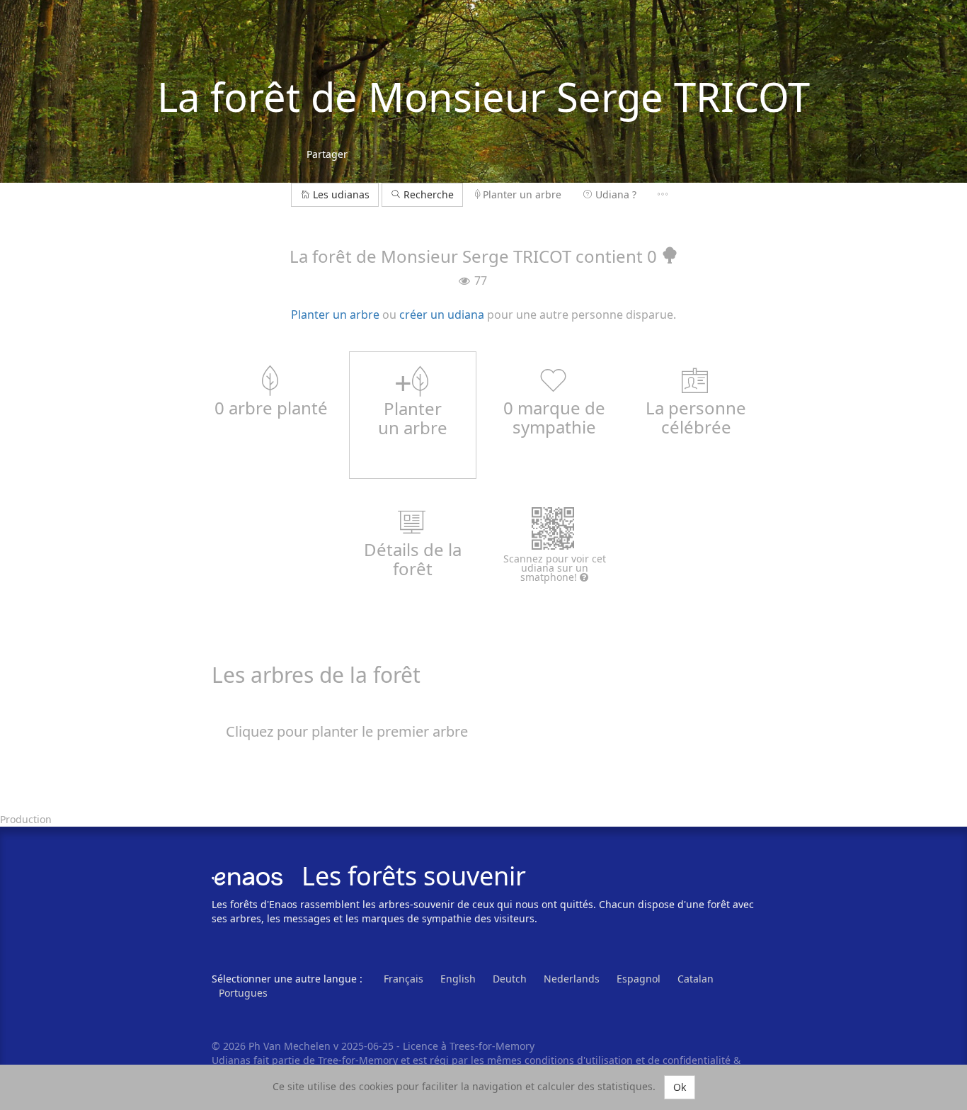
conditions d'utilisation (580, 1060)
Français (403, 978)
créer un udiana (441, 314)
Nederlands (572, 978)
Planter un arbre (522, 194)
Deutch (510, 978)
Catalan (695, 978)
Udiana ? (615, 194)
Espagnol (638, 978)
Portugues (243, 992)
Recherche (427, 194)
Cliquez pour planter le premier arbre (347, 731)
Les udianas (341, 194)
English (458, 978)
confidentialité (697, 1060)
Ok (679, 1087)
